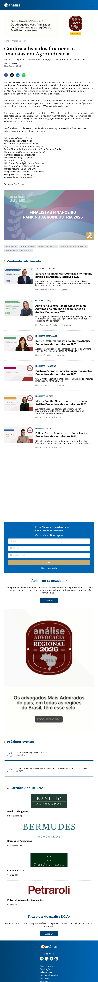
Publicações (46, 969)
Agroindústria (11, 246)
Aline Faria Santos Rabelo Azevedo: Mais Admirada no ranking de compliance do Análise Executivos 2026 (60, 309)
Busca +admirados (49, 975)
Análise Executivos (20, 41)
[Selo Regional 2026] (49, 26)
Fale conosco (46, 972)
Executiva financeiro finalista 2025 (73, 246)
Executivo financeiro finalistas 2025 (18, 250)
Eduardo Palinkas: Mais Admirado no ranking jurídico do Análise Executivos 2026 (63, 275)
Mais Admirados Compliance (47, 325)
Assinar (49, 600)
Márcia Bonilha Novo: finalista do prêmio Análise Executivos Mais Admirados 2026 (61, 402)
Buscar (49, 562)
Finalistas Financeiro (44, 385)
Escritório (43, 535)
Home (6, 41)
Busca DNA (45, 978)
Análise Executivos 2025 (47, 246)
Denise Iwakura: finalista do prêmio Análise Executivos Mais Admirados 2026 (63, 342)
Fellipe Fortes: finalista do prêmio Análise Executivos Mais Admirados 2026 (61, 434)
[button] (87, 548)
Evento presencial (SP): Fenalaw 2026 (31, 752)
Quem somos (46, 966)
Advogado (58, 535)
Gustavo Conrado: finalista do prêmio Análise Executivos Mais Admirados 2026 (64, 372)
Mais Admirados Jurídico (45, 290)
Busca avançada (49, 568)
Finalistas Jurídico (42, 417)
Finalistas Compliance (44, 355)
